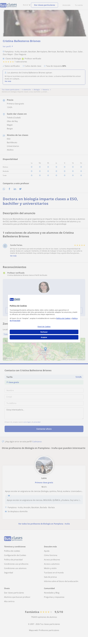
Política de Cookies (63, 318)
